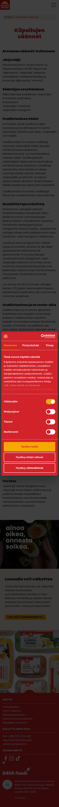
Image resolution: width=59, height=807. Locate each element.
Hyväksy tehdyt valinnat (29, 457)
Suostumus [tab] (10, 345)
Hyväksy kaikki (29, 446)
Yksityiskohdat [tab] (30, 345)
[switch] (50, 411)
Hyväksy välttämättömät (29, 468)
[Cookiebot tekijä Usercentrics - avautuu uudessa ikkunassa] (41, 336)
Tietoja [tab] (50, 345)
